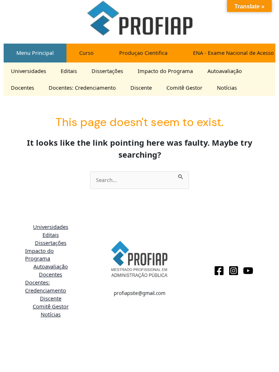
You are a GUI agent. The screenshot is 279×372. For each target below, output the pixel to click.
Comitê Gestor (184, 87)
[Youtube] (248, 271)
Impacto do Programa (165, 70)
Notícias (227, 87)
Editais (69, 70)
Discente (141, 87)
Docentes (22, 87)
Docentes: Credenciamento (82, 87)
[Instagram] (234, 271)
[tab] (35, 53)
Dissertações (107, 70)
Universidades (28, 70)
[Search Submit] (180, 175)
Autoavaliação (224, 70)
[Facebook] (219, 271)
